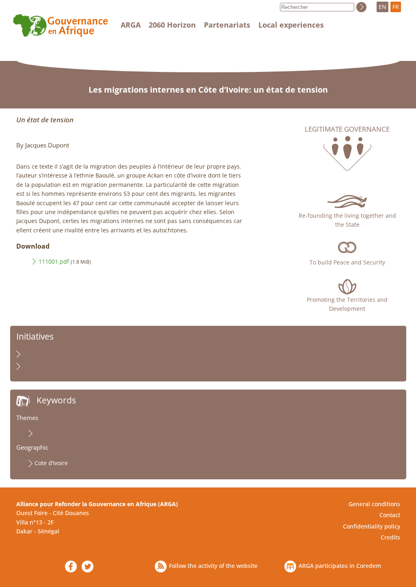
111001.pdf (54, 261)
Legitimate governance (347, 129)
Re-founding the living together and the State (347, 220)
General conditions (374, 504)
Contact (389, 515)
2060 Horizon (172, 25)
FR (395, 7)
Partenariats (227, 25)
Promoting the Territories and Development (347, 304)
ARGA (131, 25)
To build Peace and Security (347, 262)
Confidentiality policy (371, 526)
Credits (390, 537)
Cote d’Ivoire (51, 463)
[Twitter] (87, 566)
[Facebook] (71, 566)
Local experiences (291, 25)
